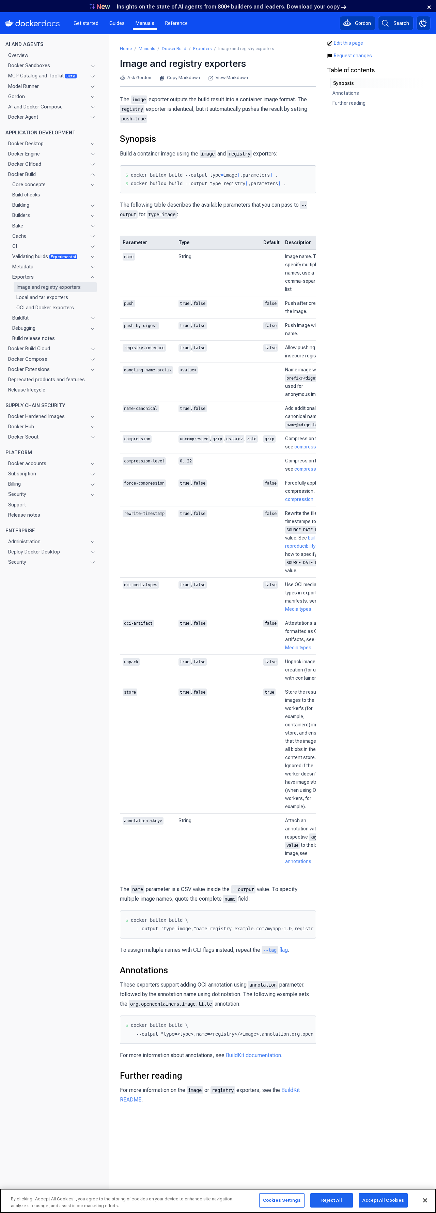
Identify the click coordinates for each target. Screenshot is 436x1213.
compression (308, 446)
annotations (298, 861)
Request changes (353, 55)
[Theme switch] (423, 23)
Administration (24, 541)
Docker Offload (24, 164)
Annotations (144, 970)
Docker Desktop (26, 143)
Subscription (22, 474)
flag (275, 950)
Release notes (24, 515)
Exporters (23, 277)
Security (17, 494)
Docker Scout (23, 437)
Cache (19, 236)
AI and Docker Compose (35, 107)
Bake (17, 226)
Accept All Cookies (383, 1200)
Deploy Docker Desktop (34, 552)
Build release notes (33, 338)
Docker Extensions (29, 369)
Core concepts (29, 184)
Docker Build (22, 174)
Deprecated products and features (46, 379)
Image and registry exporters (48, 287)
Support (17, 505)
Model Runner (23, 86)
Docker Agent (23, 117)
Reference (176, 23)
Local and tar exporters (42, 297)
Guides (117, 23)
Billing (14, 484)
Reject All (331, 1200)
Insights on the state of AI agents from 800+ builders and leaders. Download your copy (228, 6)
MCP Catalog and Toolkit (41, 76)
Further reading (151, 1075)
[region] (218, 1201)
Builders (21, 215)
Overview (18, 55)
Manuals (145, 23)
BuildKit (20, 318)
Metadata (22, 267)
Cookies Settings (282, 1200)
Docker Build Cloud (29, 348)
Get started (86, 23)
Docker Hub (21, 427)
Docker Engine (24, 154)
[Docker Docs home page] (32, 23)
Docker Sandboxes (29, 65)
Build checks (26, 195)
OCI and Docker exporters (45, 308)
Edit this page (348, 43)
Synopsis (138, 139)
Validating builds (44, 256)
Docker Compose (27, 359)
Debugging (23, 328)
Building (20, 205)
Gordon (16, 96)
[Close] (425, 1200)
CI (14, 246)
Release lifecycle (26, 390)
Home (126, 48)
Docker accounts (27, 463)
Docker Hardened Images (36, 416)
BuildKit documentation (253, 1055)
